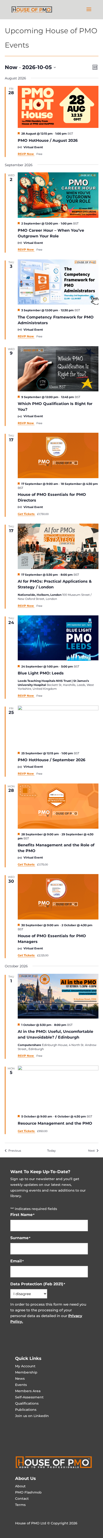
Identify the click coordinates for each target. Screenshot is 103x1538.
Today (51, 1150)
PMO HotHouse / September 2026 (51, 760)
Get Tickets (26, 514)
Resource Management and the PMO (55, 1123)
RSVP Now (26, 154)
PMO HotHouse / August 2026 (48, 140)
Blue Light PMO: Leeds (41, 673)
